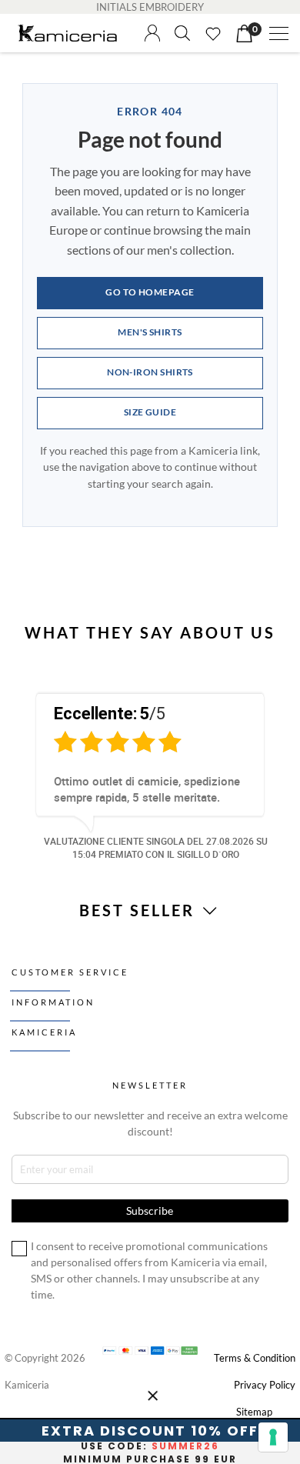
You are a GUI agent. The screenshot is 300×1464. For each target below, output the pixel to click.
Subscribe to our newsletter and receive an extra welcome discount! (150, 1123)
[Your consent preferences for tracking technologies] (273, 1437)
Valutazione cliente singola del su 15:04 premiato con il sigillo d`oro (156, 847)
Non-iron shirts (150, 372)
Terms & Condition (254, 1358)
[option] (150, 773)
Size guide (150, 412)
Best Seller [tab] (139, 910)
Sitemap (254, 1412)
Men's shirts (150, 332)
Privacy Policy (264, 1385)
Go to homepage (149, 292)
